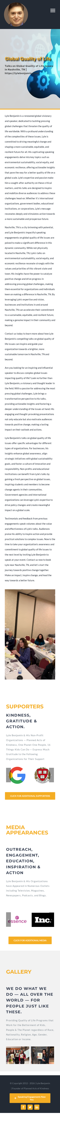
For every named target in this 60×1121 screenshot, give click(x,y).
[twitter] (30, 1107)
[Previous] (8, 775)
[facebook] (23, 1107)
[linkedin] (36, 1107)
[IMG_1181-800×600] (42, 1054)
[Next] (51, 775)
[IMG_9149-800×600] (17, 1054)
